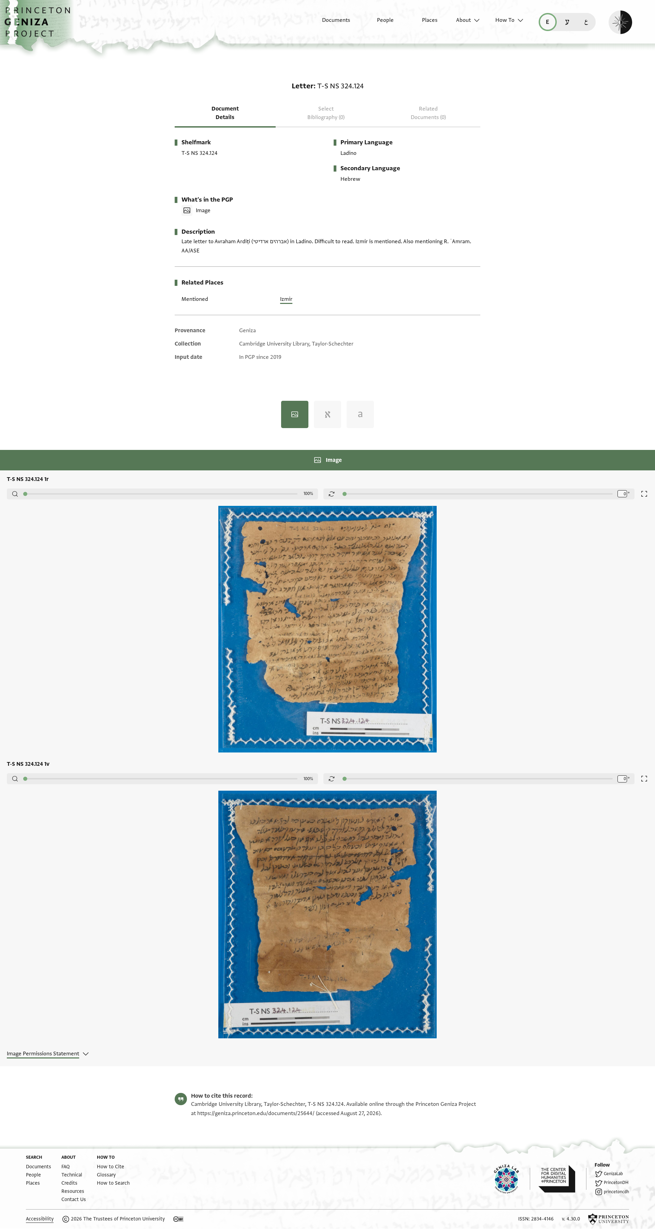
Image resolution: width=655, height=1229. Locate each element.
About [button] (463, 20)
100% (308, 493)
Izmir (286, 299)
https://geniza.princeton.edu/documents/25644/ (256, 1113)
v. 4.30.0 (571, 1219)
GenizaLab (613, 1173)
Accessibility (40, 1219)
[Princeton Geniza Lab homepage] (512, 1179)
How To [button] (504, 20)
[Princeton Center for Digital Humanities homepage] (562, 1179)
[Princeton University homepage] (608, 1219)
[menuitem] (330, 23)
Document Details (225, 113)
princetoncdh (616, 1192)
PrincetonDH (616, 1182)
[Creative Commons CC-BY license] (178, 1219)
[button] (39, 25)
